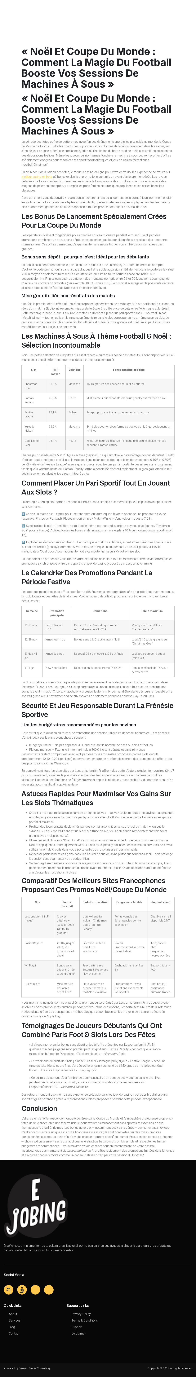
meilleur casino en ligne (36, 176)
